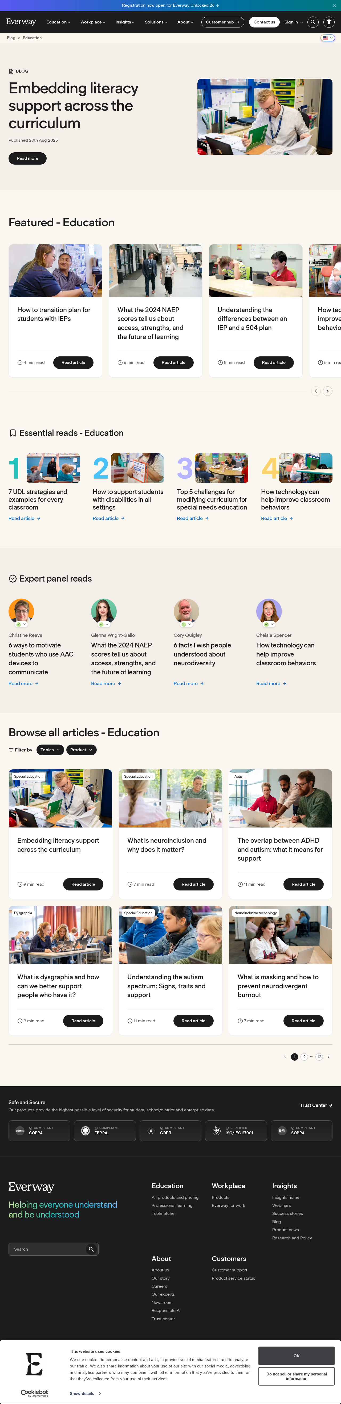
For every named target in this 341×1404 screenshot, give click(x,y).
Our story (161, 1278)
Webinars (281, 1205)
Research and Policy (292, 1237)
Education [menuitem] (56, 22)
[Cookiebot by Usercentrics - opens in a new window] (34, 1394)
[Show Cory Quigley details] (186, 624)
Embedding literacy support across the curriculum (73, 105)
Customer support (229, 1269)
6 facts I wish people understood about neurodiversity (202, 654)
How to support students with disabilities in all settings (128, 499)
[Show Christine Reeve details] (21, 624)
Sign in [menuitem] (291, 22)
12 (319, 1056)
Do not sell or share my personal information (296, 1376)
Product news (285, 1229)
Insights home (285, 1197)
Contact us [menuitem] (264, 22)
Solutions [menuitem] (154, 22)
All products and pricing (175, 1197)
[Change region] (328, 38)
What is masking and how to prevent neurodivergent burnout (278, 986)
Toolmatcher (164, 1213)
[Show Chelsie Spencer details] (269, 624)
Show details (82, 1393)
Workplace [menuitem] (91, 22)
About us (160, 1269)
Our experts (163, 1294)
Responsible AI (166, 1310)
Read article (78, 362)
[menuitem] (222, 22)
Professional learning (172, 1205)
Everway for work (228, 1205)
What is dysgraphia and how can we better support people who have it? (58, 986)
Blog (276, 1221)
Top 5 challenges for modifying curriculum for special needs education (212, 499)
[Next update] (327, 391)
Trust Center (313, 1105)
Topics (47, 749)
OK (297, 1356)
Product (78, 749)
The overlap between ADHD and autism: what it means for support (280, 849)
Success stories (287, 1213)
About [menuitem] (183, 22)
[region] (170, 323)
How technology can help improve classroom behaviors (295, 499)
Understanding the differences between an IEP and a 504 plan (252, 319)
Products (220, 1197)
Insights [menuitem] (123, 22)
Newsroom (162, 1302)
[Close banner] (334, 5)
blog (11, 37)
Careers (159, 1286)
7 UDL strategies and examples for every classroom (38, 499)
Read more (32, 158)
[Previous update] (316, 391)
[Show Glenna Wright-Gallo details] (104, 624)
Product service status (233, 1278)
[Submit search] (91, 1249)
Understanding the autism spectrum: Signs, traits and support (166, 986)
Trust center (163, 1318)
